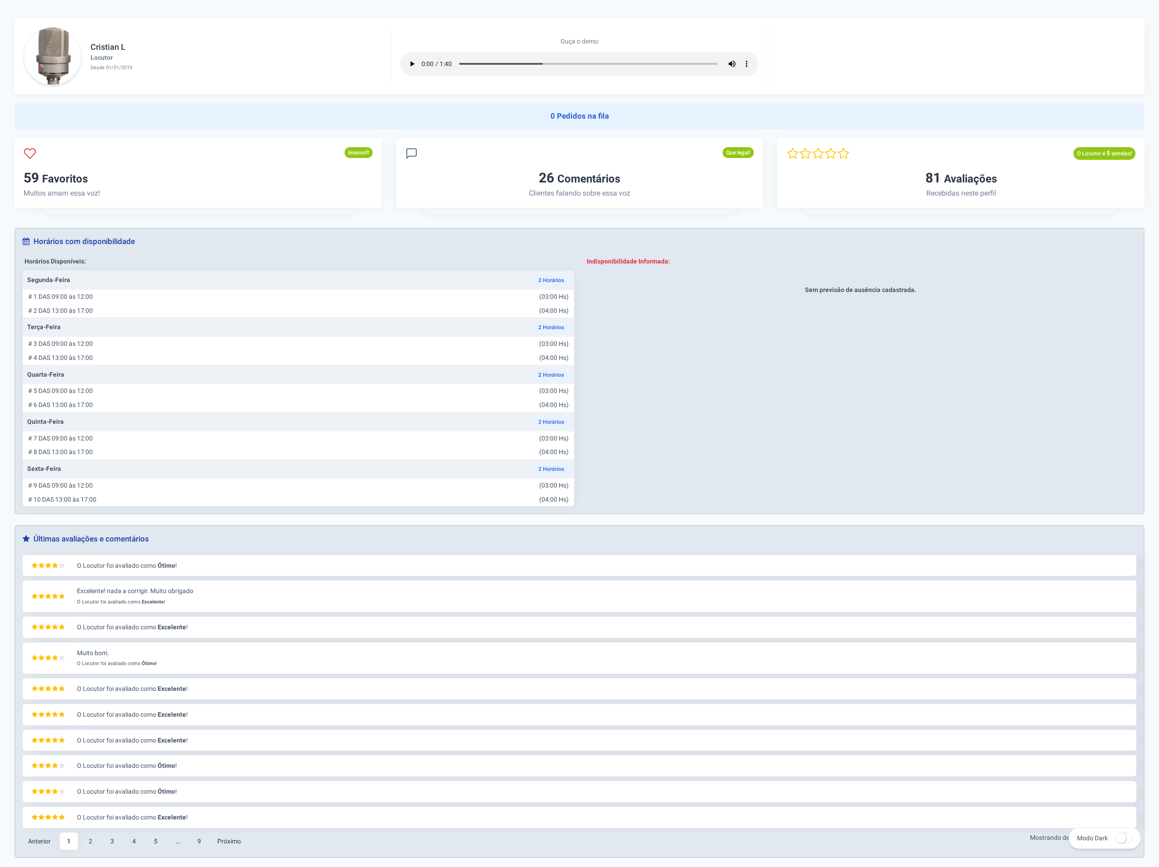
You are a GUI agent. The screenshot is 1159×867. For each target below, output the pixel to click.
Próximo (229, 841)
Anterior (39, 841)
